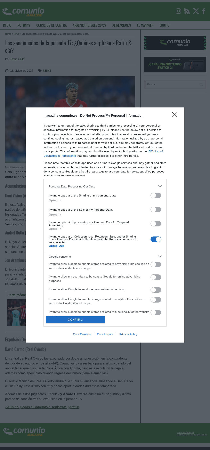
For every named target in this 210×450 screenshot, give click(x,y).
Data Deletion (82, 334)
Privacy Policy (128, 334)
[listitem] (105, 186)
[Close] (176, 116)
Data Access (105, 334)
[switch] (156, 195)
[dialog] (105, 225)
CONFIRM (75, 319)
